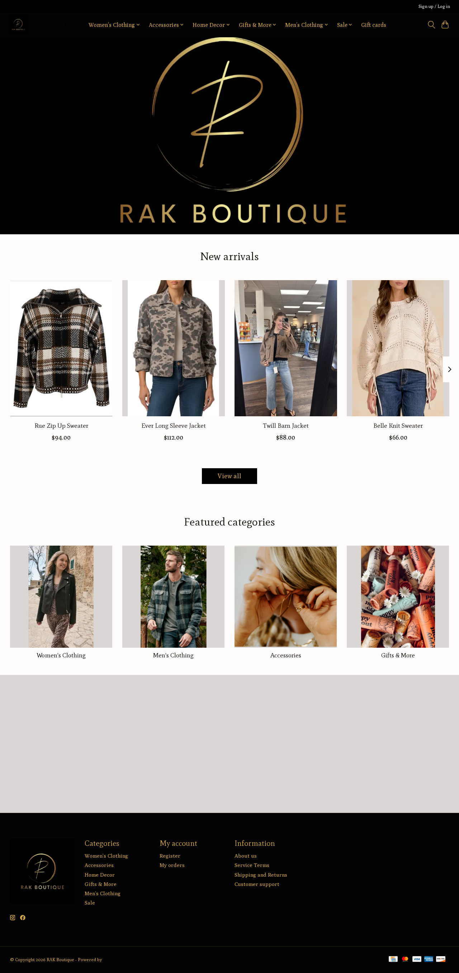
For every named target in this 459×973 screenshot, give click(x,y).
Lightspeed (114, 959)
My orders (172, 865)
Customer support (257, 884)
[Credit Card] (393, 959)
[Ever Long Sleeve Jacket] (173, 348)
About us (246, 856)
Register (170, 856)
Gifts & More (398, 655)
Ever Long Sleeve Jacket (173, 426)
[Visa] (417, 959)
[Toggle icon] (431, 24)
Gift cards (373, 24)
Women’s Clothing (61, 655)
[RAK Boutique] (18, 24)
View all (229, 476)
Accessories (285, 655)
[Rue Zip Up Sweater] (61, 348)
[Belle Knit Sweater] (398, 348)
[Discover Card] (440, 959)
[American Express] (429, 959)
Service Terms (252, 865)
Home (72, 24)
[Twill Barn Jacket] (286, 348)
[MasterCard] (405, 959)
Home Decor (100, 875)
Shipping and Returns (261, 875)
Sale (90, 903)
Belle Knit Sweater (398, 426)
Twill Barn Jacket (285, 426)
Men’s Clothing (173, 655)
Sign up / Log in (434, 6)
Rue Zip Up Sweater (61, 426)
